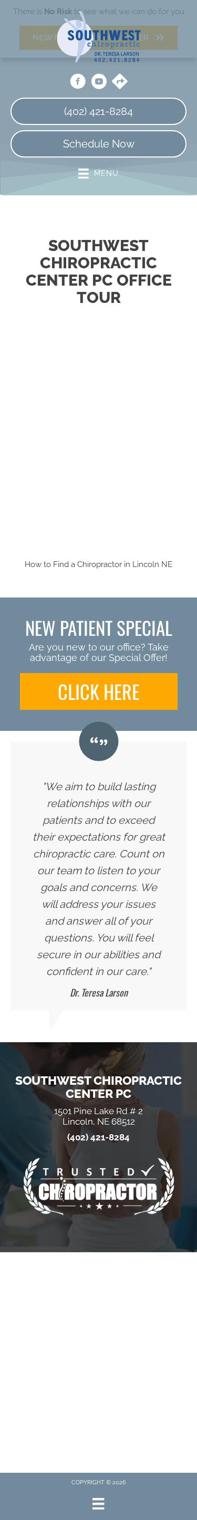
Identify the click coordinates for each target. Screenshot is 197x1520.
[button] (99, 691)
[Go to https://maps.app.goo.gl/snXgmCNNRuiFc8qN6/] (120, 82)
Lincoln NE (152, 564)
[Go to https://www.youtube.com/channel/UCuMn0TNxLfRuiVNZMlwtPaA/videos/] (99, 83)
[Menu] (98, 1504)
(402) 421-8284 (98, 1137)
